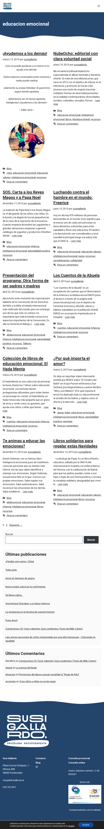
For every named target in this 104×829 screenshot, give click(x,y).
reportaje (67, 421)
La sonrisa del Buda (26, 667)
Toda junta (11, 569)
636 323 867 (9, 787)
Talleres (27, 343)
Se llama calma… (14, 595)
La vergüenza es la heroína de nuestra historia (29, 612)
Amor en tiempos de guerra (20, 578)
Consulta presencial (79, 758)
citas (9, 173)
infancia (35, 246)
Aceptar (85, 825)
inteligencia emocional (24, 177)
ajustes (71, 826)
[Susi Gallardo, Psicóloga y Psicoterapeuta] (7, 6)
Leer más (17, 235)
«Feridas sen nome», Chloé (19, 561)
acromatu (10, 681)
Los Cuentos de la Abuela (76, 275)
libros (69, 119)
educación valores (91, 251)
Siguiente (15, 525)
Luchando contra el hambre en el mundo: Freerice (73, 197)
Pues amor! (11, 620)
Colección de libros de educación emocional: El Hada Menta (25, 363)
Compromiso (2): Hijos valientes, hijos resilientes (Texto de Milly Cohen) (44, 628)
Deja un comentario (17, 181)
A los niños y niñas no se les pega (38, 681)
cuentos (61, 327)
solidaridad (76, 260)
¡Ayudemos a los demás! (25, 53)
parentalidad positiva (39, 250)
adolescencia (14, 334)
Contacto (41, 758)
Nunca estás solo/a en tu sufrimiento (25, 586)
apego (60, 412)
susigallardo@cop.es (13, 780)
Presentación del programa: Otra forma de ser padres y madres (26, 280)
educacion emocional (24, 173)
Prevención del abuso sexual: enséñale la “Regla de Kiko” (49, 674)
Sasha (8, 667)
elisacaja (10, 674)
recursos (41, 177)
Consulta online (76, 762)
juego (81, 256)
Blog (9, 168)
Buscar (9, 534)
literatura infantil (81, 119)
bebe (67, 412)
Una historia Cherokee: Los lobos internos (27, 603)
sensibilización (61, 260)
